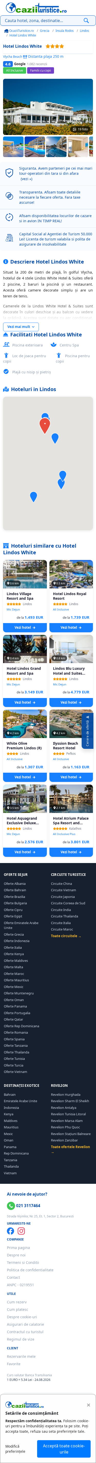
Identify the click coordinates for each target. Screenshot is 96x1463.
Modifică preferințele (15, 1449)
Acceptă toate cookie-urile (64, 1449)
